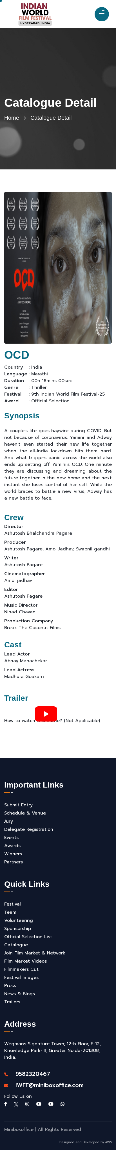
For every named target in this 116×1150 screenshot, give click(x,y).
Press (10, 985)
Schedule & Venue (25, 813)
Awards (12, 845)
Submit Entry (18, 805)
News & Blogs (19, 993)
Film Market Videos (25, 961)
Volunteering (18, 920)
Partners (13, 862)
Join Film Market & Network (34, 953)
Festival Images (21, 977)
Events (11, 837)
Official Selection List (28, 936)
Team (10, 912)
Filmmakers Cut (21, 969)
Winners (13, 853)
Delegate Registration (28, 829)
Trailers (12, 1002)
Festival (12, 904)
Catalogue (16, 945)
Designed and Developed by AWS (85, 1142)
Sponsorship (17, 928)
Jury (8, 821)
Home (11, 118)
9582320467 (30, 1073)
